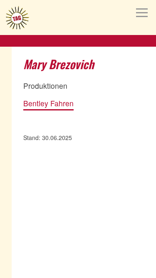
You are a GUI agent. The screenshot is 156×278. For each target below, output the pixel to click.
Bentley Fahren (48, 103)
